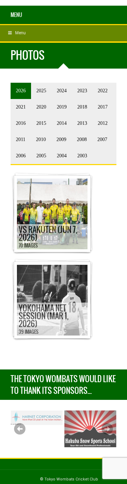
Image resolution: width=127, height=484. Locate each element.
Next (107, 429)
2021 (21, 107)
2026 (21, 90)
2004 (62, 155)
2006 (21, 155)
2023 (82, 90)
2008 (82, 139)
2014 (62, 123)
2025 (41, 90)
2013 (82, 123)
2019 (62, 107)
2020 (41, 107)
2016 (21, 123)
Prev (19, 429)
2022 (103, 90)
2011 (20, 139)
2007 (102, 139)
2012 (103, 123)
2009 (61, 139)
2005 (41, 155)
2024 (62, 90)
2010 (41, 139)
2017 (103, 107)
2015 (41, 123)
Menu (16, 15)
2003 (82, 155)
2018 (82, 107)
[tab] (21, 91)
